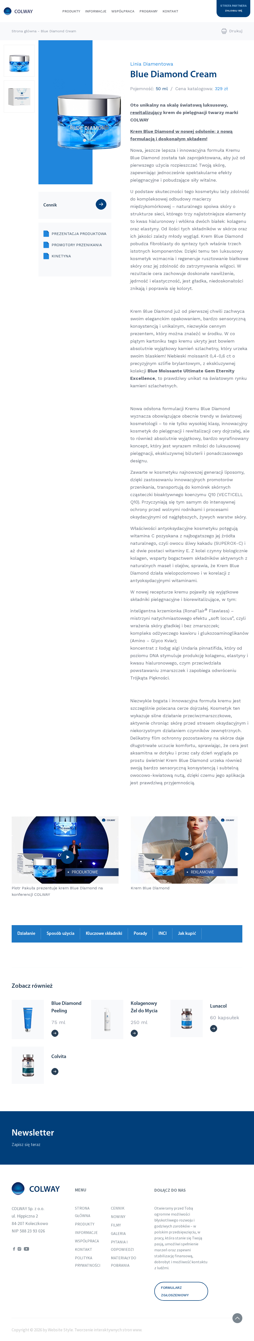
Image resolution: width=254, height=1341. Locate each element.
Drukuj (235, 31)
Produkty (71, 11)
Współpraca (122, 11)
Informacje (95, 11)
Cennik (118, 1208)
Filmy (116, 1225)
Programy (148, 11)
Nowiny (118, 1216)
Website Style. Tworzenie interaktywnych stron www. (94, 1330)
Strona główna (24, 31)
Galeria (118, 1233)
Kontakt (170, 11)
